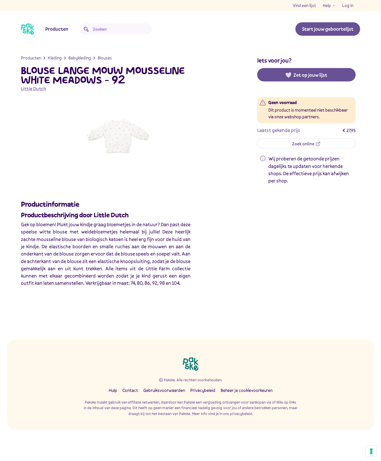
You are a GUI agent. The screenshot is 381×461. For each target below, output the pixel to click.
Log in (347, 5)
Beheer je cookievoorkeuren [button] (247, 390)
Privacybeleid (202, 390)
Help (327, 5)
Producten (56, 29)
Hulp (113, 390)
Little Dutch (33, 88)
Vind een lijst (304, 5)
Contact (130, 390)
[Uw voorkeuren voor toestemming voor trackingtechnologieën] (371, 451)
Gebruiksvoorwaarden (164, 390)
